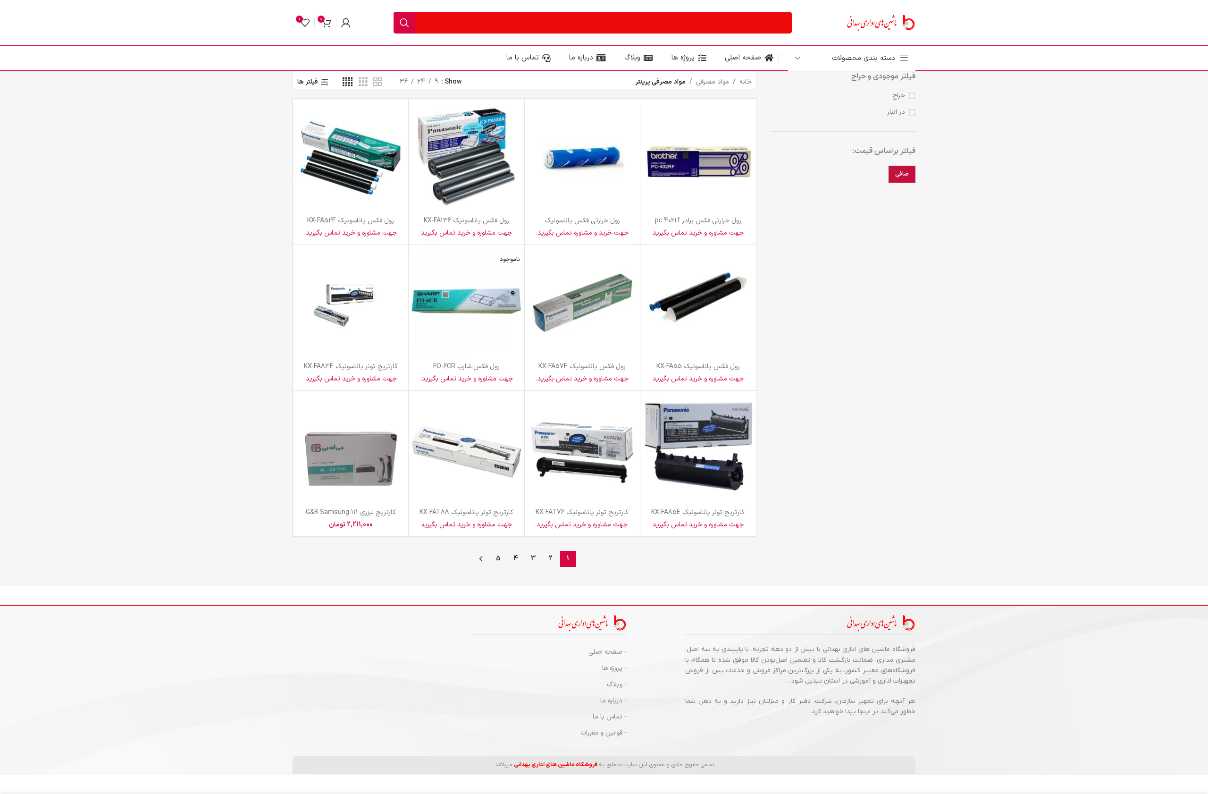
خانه (745, 82)
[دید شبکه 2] (377, 82)
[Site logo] (880, 22)
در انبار (896, 112)
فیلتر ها (307, 82)
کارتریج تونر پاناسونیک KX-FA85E (698, 512)
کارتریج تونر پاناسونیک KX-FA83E (351, 367)
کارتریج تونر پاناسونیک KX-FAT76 (582, 512)
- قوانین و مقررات (603, 733)
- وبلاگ (617, 685)
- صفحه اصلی (607, 652)
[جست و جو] (404, 23)
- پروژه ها (614, 668)
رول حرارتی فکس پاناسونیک (582, 221)
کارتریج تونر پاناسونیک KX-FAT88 (466, 512)
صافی (902, 174)
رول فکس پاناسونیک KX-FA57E (582, 367)
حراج (898, 96)
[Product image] (698, 156)
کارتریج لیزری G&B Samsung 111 (351, 512)
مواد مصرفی (712, 82)
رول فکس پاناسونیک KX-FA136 (466, 221)
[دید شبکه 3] (363, 82)
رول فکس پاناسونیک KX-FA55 (698, 367)
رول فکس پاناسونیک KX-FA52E (350, 221)
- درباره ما (613, 701)
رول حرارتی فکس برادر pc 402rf (698, 221)
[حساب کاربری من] (345, 22)
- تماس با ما (610, 717)
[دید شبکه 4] (347, 82)
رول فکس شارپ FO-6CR (466, 367)
